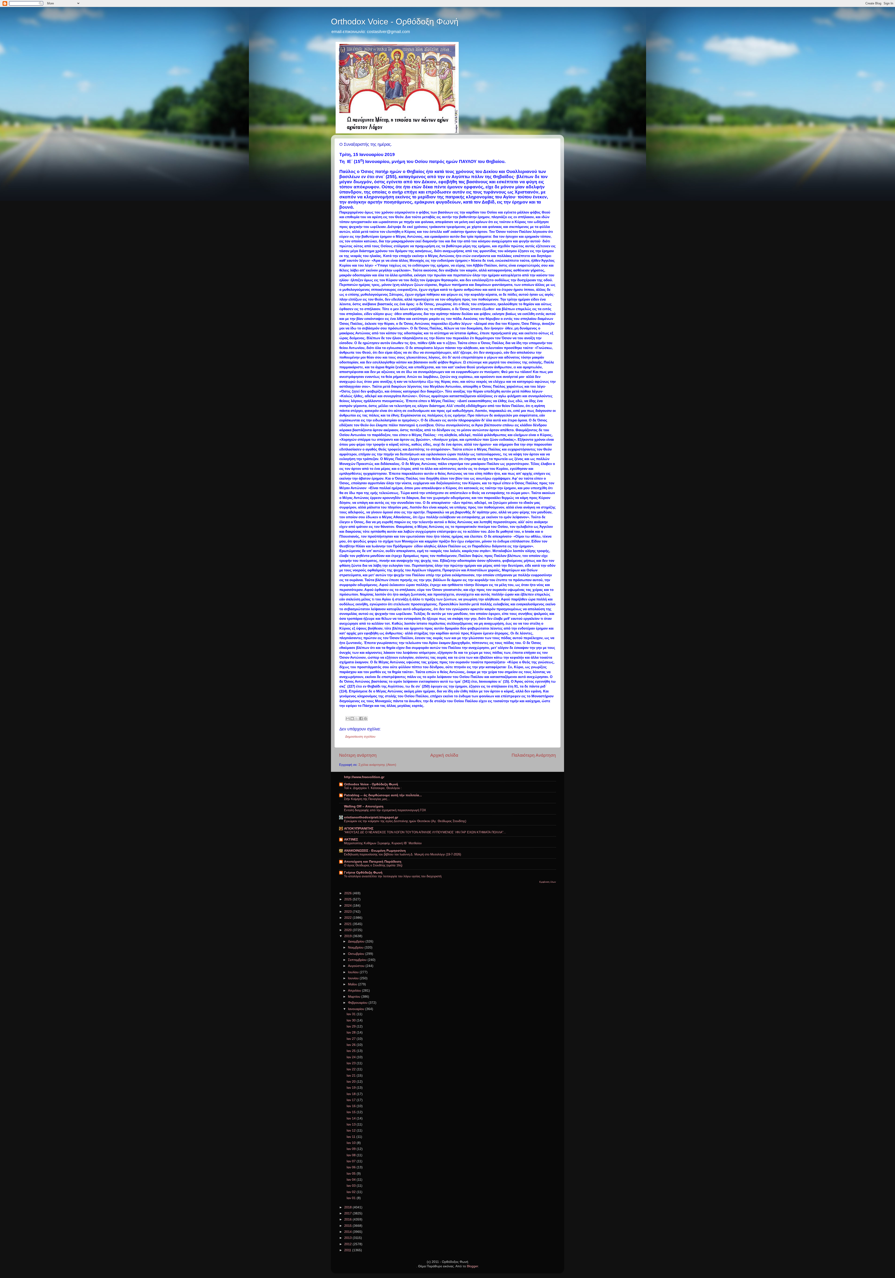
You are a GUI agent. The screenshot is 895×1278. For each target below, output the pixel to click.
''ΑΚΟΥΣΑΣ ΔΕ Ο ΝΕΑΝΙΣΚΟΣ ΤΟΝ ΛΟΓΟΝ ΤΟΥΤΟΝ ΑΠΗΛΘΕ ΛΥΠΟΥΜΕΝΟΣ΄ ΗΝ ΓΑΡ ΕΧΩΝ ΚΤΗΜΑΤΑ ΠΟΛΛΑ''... (425, 832)
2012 (348, 1244)
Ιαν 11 (351, 1137)
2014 (348, 1232)
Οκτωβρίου (356, 954)
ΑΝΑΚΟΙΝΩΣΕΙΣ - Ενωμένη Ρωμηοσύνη (375, 850)
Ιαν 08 (352, 1155)
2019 (348, 936)
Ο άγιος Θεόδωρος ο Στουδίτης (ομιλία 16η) (373, 865)
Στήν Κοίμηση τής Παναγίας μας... (367, 799)
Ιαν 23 (352, 1063)
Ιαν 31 (352, 1014)
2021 (348, 924)
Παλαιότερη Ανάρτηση (534, 755)
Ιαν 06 (352, 1167)
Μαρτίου (354, 996)
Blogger (472, 1266)
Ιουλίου (354, 972)
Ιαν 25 (352, 1051)
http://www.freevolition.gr (364, 777)
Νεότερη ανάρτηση (358, 755)
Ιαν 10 (352, 1143)
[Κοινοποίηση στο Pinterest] (365, 718)
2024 (348, 905)
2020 (348, 930)
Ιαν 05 (352, 1173)
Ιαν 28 (352, 1032)
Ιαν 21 (352, 1075)
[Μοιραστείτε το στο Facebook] (361, 718)
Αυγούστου (356, 966)
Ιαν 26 (352, 1045)
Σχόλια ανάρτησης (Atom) (377, 764)
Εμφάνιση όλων (547, 882)
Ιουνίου (354, 978)
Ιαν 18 (352, 1094)
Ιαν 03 (352, 1185)
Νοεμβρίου (356, 947)
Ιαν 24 (352, 1057)
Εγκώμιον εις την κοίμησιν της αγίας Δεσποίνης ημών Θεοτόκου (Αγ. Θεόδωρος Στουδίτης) (405, 821)
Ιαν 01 (352, 1198)
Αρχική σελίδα (444, 755)
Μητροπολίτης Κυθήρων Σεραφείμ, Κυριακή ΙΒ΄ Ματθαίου (383, 843)
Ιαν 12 (352, 1130)
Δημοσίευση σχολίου (360, 736)
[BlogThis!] (352, 718)
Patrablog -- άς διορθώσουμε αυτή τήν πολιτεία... (383, 795)
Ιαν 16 (352, 1106)
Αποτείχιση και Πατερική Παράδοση (372, 861)
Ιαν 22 (352, 1069)
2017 (348, 1213)
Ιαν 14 (352, 1118)
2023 (348, 911)
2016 (348, 1219)
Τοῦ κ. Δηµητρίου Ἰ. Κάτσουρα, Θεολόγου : (373, 788)
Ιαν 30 (352, 1020)
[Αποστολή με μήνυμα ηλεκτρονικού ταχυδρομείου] (347, 718)
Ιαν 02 (352, 1192)
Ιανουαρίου (356, 1009)
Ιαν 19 (352, 1087)
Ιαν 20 (352, 1081)
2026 (348, 893)
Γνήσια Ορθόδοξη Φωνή (363, 872)
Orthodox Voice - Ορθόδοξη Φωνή (394, 21)
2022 (348, 917)
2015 (348, 1225)
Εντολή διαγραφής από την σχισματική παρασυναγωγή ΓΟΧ (385, 810)
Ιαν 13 (352, 1124)
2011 (348, 1250)
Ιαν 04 (352, 1179)
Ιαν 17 (352, 1100)
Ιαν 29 (352, 1026)
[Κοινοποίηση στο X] (356, 718)
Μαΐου (353, 984)
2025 (348, 899)
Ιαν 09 (352, 1149)
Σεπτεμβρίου (358, 960)
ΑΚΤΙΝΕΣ (351, 839)
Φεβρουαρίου (358, 1002)
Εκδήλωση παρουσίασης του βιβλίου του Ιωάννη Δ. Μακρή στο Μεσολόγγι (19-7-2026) (402, 854)
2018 (348, 1207)
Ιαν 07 (352, 1161)
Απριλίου (355, 990)
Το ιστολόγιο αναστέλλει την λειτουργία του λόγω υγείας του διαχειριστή (392, 876)
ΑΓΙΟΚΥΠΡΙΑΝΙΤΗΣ (358, 828)
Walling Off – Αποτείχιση (363, 806)
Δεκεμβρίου (356, 941)
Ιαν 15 (352, 1112)
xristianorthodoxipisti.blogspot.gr (371, 817)
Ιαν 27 (352, 1039)
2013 (348, 1238)
